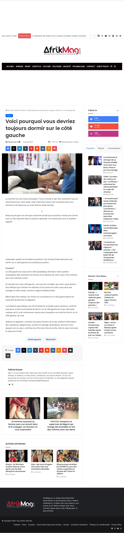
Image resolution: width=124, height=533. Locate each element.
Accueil (10, 66)
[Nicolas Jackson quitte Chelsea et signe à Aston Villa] (111, 286)
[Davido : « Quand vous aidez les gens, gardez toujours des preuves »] (95, 286)
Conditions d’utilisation (79, 525)
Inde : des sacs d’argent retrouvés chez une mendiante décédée (41, 466)
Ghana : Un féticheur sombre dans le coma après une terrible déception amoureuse (15, 468)
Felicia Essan (11, 142)
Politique (57, 66)
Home (24, 525)
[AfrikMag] (62, 50)
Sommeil (51, 339)
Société (67, 66)
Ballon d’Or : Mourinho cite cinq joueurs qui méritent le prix (54, 36)
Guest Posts (103, 66)
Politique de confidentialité (99, 525)
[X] (12, 384)
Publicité (17, 525)
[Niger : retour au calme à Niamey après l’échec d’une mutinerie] (111, 316)
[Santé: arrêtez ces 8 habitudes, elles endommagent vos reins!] (95, 228)
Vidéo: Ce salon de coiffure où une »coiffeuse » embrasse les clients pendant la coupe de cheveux (110, 184)
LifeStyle (36, 66)
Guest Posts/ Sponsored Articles (49, 525)
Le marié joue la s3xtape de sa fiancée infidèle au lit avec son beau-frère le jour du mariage (110, 163)
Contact (91, 66)
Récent (101, 148)
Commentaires (114, 148)
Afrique (19, 66)
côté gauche (35, 339)
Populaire (90, 148)
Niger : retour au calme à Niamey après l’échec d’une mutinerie (110, 327)
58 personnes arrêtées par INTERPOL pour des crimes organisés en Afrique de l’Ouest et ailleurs (67, 469)
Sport (28, 66)
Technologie (78, 66)
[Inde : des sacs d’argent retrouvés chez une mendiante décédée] (42, 456)
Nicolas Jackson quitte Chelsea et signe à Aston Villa (111, 297)
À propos (31, 525)
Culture (47, 66)
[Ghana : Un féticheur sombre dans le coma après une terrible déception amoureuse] (16, 456)
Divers (23, 110)
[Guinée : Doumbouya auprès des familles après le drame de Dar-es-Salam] (95, 316)
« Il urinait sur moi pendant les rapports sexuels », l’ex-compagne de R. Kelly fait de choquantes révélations (110, 251)
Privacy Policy (116, 525)
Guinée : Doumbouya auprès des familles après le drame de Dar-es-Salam (94, 328)
